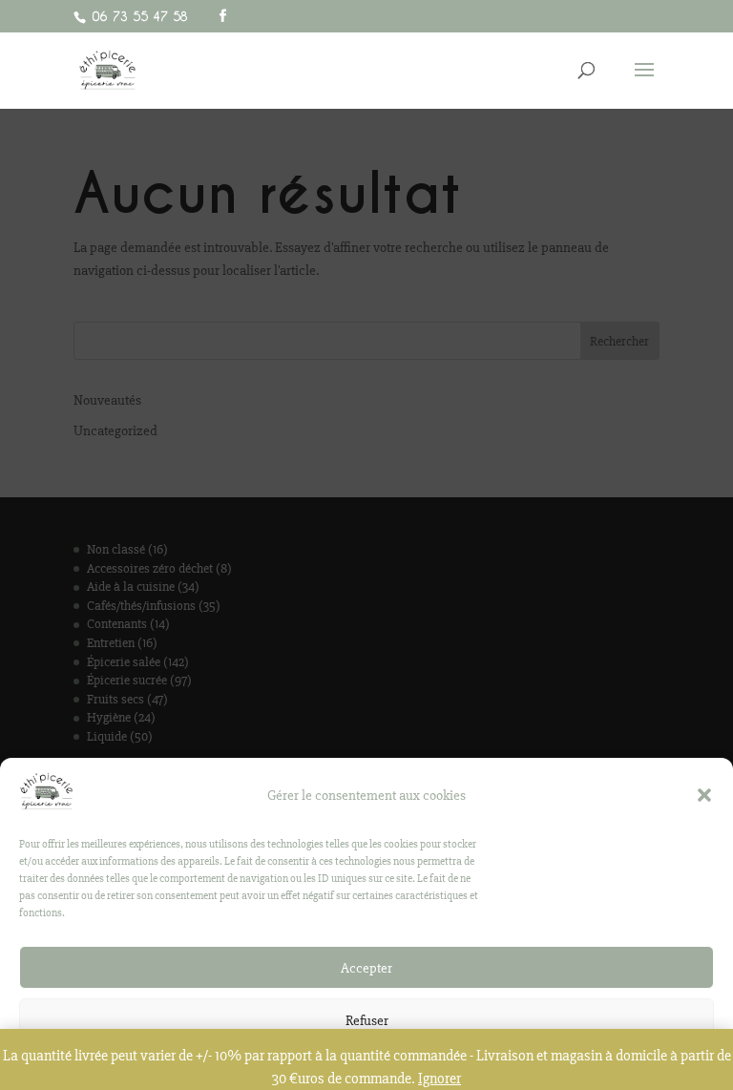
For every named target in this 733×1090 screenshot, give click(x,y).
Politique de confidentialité (357, 1064)
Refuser (367, 1020)
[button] (704, 795)
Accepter (366, 967)
